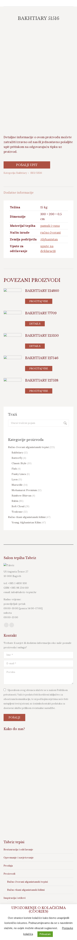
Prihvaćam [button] (45, 934)
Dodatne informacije (19, 193)
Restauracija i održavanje (18, 849)
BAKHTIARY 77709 (41, 313)
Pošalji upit (27, 165)
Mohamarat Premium (24, 490)
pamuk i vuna (50, 226)
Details (34, 323)
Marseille (17, 484)
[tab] (38, 191)
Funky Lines (19, 474)
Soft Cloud (18, 506)
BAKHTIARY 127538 (41, 380)
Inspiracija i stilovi (14, 897)
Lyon (15, 479)
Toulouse (17, 511)
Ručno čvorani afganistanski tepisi (28, 447)
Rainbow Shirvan (21, 495)
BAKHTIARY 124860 (42, 291)
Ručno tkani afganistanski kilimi (26, 517)
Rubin (15, 501)
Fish (14, 468)
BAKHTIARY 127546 (41, 358)
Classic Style (19, 463)
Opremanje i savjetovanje (19, 857)
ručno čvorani (50, 233)
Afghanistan (49, 239)
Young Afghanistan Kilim (26, 522)
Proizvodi (9, 873)
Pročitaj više (38, 301)
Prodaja (8, 865)
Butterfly (17, 458)
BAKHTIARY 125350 (42, 336)
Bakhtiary (21, 172)
